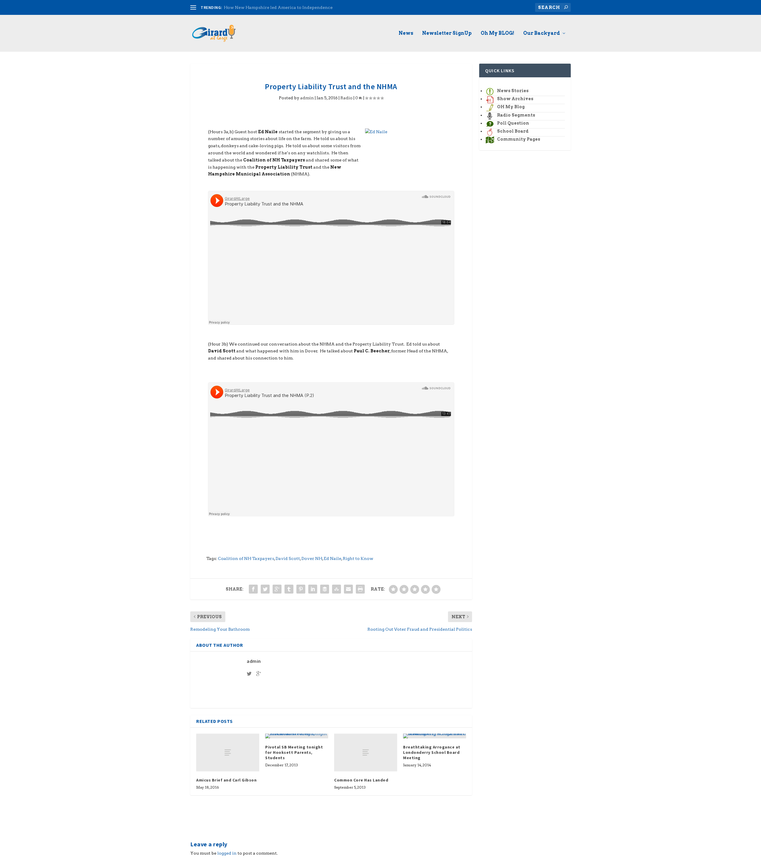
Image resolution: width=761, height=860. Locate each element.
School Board (513, 131)
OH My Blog (511, 106)
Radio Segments (516, 115)
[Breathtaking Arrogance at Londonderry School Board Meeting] (434, 736)
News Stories (513, 90)
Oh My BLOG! (497, 33)
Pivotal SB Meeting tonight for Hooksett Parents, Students (294, 752)
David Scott (288, 558)
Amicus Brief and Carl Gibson (226, 780)
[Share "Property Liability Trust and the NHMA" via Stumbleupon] (336, 589)
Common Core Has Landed (361, 780)
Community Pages (518, 139)
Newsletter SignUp (447, 33)
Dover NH (311, 558)
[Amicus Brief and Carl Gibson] (227, 752)
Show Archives (515, 98)
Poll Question (513, 123)
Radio (346, 97)
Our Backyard (541, 33)
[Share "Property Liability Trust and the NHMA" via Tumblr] (289, 589)
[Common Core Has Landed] (365, 752)
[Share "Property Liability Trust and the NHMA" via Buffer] (325, 589)
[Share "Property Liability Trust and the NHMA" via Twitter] (265, 589)
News (406, 33)
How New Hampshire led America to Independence (278, 7)
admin (307, 97)
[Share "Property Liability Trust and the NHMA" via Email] (348, 589)
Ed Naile (332, 558)
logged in (227, 853)
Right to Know (358, 558)
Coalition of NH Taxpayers (246, 558)
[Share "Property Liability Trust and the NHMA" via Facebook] (253, 589)
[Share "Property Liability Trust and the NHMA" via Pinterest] (301, 589)
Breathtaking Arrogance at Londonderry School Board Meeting (431, 752)
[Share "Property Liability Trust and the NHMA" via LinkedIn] (313, 589)
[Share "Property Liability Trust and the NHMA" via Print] (360, 589)
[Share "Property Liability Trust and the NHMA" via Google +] (277, 589)
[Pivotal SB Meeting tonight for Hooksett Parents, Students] (296, 736)
